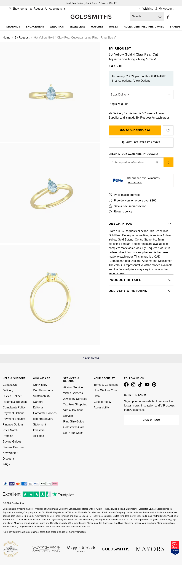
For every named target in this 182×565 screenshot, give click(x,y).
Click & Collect (12, 396)
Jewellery (77, 26)
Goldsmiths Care (73, 427)
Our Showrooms (43, 390)
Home (6, 37)
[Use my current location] (157, 162)
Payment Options (13, 413)
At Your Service (73, 387)
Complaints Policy (14, 407)
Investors (38, 430)
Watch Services (73, 393)
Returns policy (123, 211)
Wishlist (147, 8)
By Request (22, 37)
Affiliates (38, 435)
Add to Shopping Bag (134, 130)
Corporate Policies (45, 413)
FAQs (6, 464)
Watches (97, 26)
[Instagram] (134, 385)
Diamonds (13, 26)
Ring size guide (118, 103)
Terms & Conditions (106, 384)
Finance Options (13, 424)
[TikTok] (141, 385)
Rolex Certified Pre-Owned (144, 26)
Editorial (38, 407)
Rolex (113, 26)
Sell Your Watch (73, 432)
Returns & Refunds (15, 401)
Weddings (57, 26)
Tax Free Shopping (75, 404)
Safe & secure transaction (130, 206)
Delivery (8, 390)
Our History (40, 384)
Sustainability (41, 396)
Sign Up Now (151, 420)
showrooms (19, 8)
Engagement (35, 26)
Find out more (135, 182)
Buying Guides (12, 441)
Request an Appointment (49, 8)
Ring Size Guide (73, 421)
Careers (38, 401)
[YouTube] (148, 385)
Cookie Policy (102, 401)
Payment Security (14, 418)
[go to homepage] (91, 17)
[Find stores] (168, 162)
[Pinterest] (155, 385)
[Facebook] (127, 385)
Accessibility (101, 407)
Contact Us (10, 384)
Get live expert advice (143, 142)
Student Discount (13, 447)
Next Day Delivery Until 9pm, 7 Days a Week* (91, 3)
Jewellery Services (75, 398)
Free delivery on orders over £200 (135, 200)
